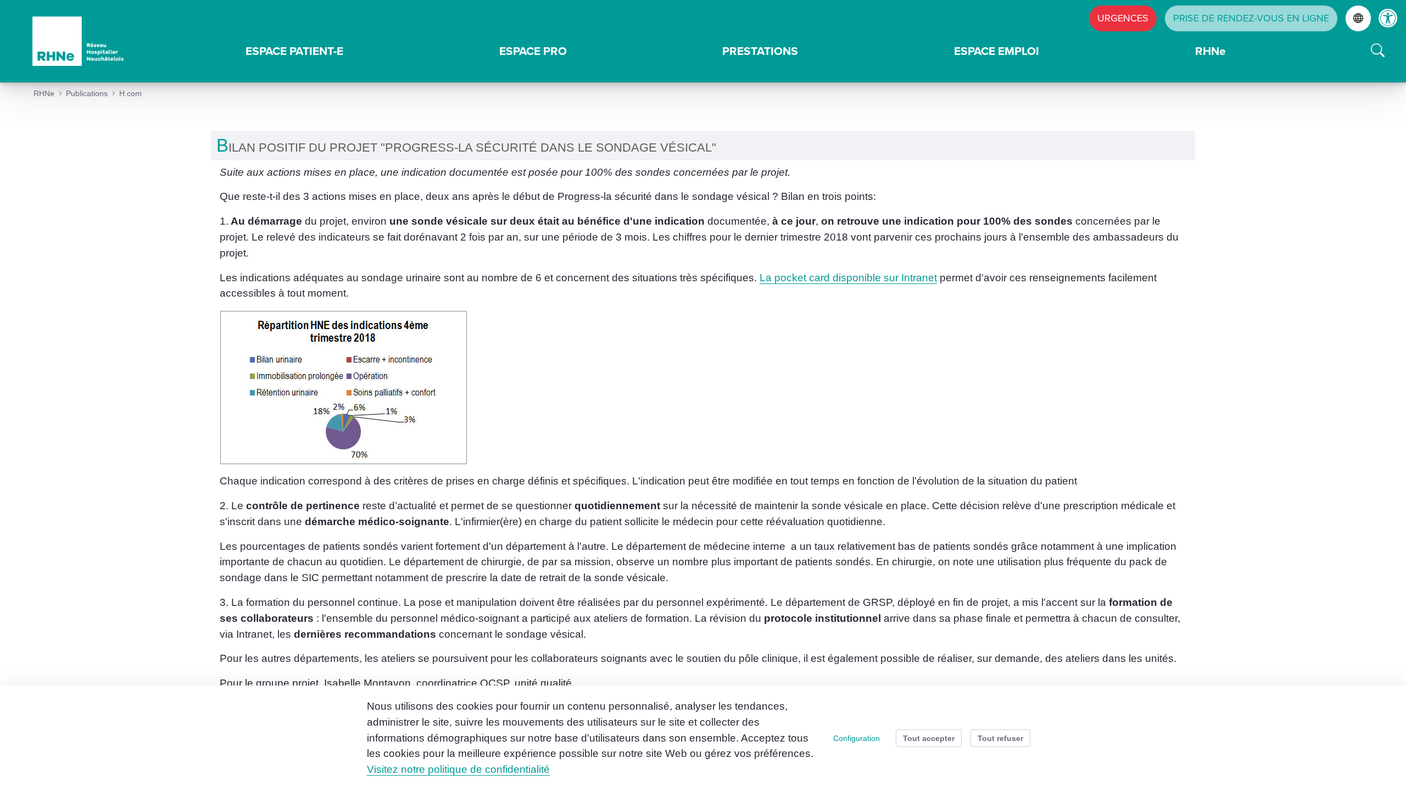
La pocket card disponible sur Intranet (848, 277)
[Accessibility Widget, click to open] (1388, 17)
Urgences (1122, 18)
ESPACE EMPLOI (996, 50)
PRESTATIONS (760, 50)
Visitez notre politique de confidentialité (458, 769)
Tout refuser (1000, 738)
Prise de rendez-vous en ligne (1251, 18)
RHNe (1210, 50)
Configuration (856, 738)
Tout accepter (929, 738)
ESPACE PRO (533, 50)
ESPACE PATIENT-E (294, 50)
